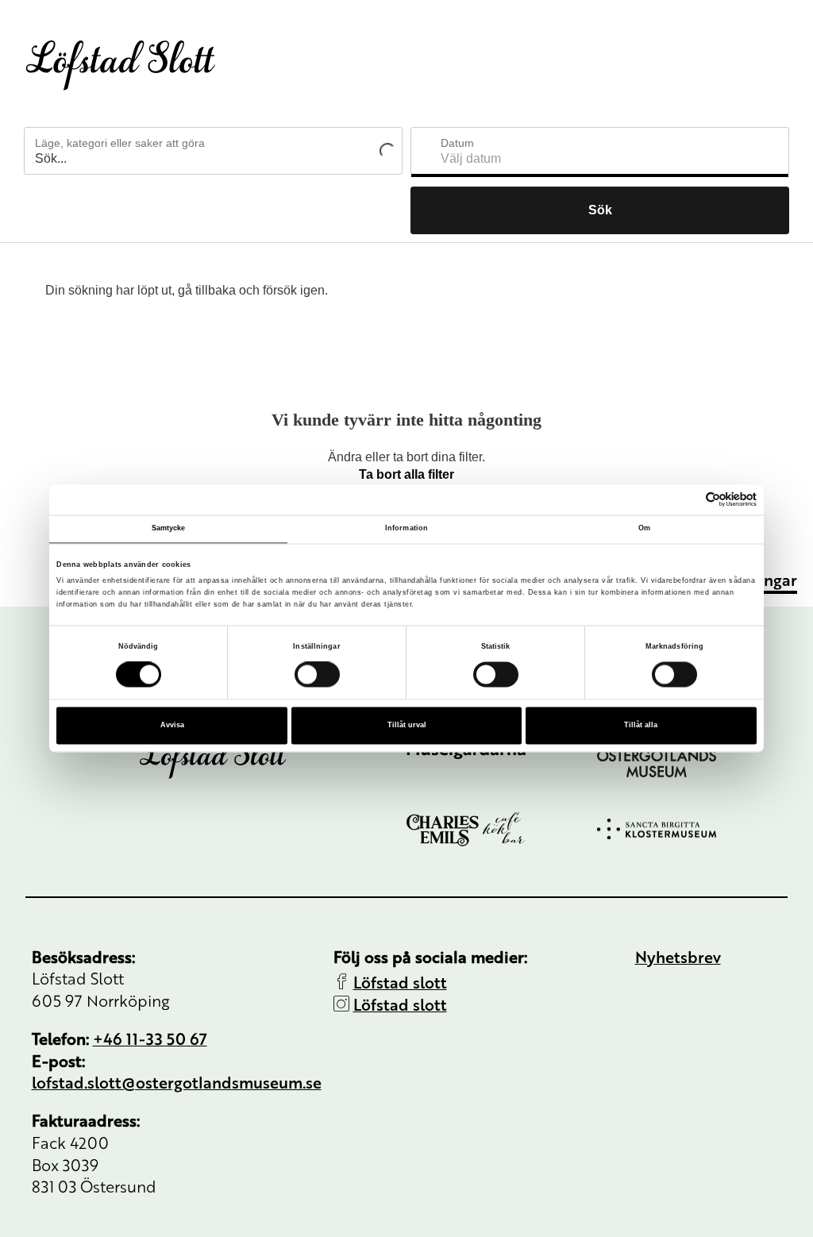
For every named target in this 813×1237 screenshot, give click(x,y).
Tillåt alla (640, 726)
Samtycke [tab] (169, 528)
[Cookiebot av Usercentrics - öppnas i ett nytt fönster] (687, 499)
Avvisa (172, 726)
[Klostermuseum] (692, 829)
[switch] (317, 675)
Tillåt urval (406, 726)
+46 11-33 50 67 (150, 1038)
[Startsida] (120, 65)
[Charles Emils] (501, 829)
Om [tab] (644, 528)
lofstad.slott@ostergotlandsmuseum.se (177, 1081)
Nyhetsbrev (678, 956)
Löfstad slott (400, 981)
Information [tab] (406, 528)
